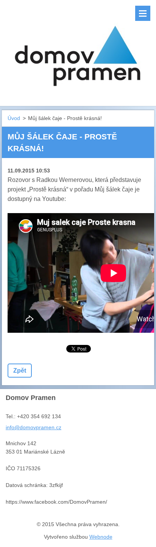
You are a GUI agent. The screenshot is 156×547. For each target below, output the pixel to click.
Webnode (100, 537)
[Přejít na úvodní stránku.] (78, 48)
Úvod (14, 118)
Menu (142, 13)
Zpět (19, 370)
